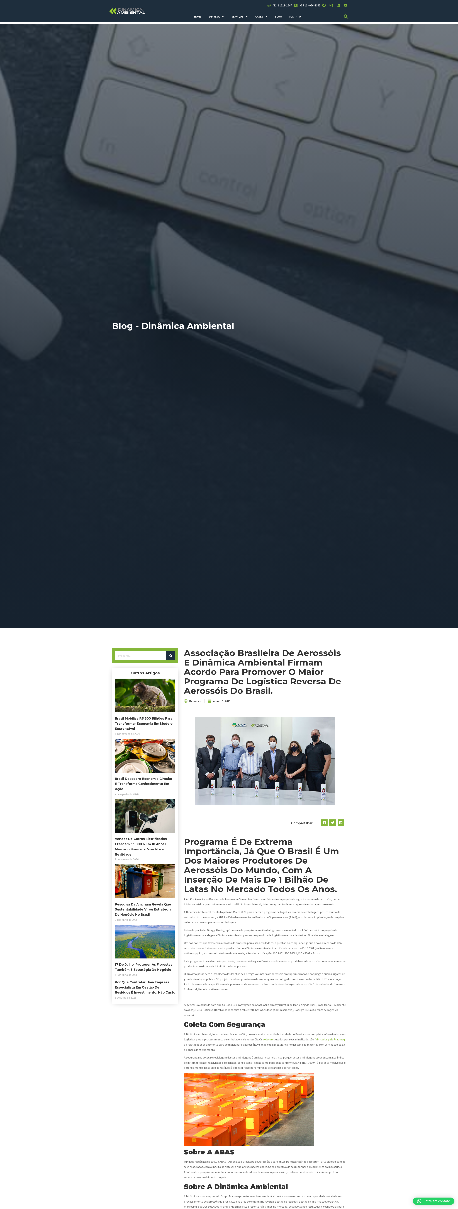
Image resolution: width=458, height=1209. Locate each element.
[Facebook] (324, 5)
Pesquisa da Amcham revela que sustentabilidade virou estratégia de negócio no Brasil (143, 909)
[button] (346, 17)
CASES (259, 16)
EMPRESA (214, 16)
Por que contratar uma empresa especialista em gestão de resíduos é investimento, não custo (145, 987)
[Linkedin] (338, 5)
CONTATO (295, 16)
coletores (269, 1039)
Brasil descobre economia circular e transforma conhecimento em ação (143, 784)
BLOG (278, 16)
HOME (197, 16)
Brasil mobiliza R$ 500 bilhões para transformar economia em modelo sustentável (143, 724)
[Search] (170, 655)
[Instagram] (331, 5)
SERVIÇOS (237, 16)
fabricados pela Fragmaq (330, 1039)
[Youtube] (345, 5)
